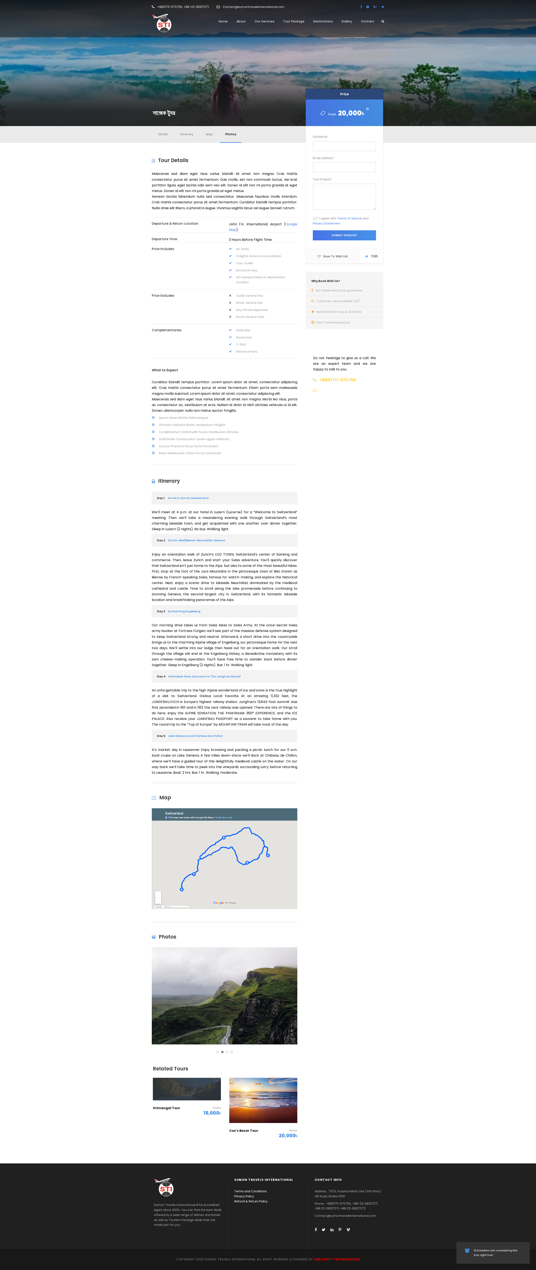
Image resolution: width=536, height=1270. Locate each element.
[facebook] (361, 7)
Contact (367, 21)
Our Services (264, 21)
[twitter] (382, 7)
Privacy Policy (244, 1196)
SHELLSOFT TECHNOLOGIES (337, 1259)
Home (223, 21)
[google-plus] (375, 7)
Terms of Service (349, 218)
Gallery (346, 21)
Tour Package (293, 21)
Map (209, 134)
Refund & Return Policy (251, 1201)
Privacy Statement (326, 223)
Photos (230, 134)
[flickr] (367, 7)
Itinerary (186, 134)
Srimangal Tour (166, 1108)
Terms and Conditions (250, 1191)
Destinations (323, 21)
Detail (163, 134)
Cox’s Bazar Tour (243, 1130)
